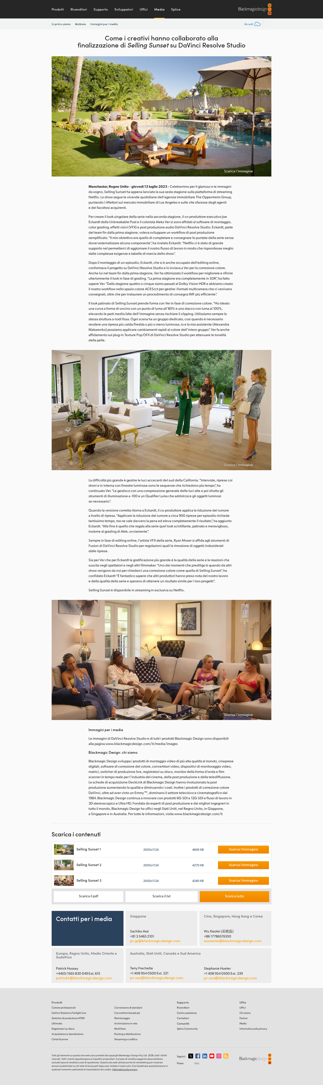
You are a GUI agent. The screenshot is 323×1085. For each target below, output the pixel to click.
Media (159, 9)
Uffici (144, 9)
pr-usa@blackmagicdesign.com (156, 977)
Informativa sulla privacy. (125, 1069)
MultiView (120, 1028)
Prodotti (58, 9)
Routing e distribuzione (127, 1034)
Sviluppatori (123, 9)
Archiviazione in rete (125, 1023)
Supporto (101, 9)
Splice (175, 9)
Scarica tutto (234, 896)
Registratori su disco (63, 1028)
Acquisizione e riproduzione (67, 1034)
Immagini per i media (104, 24)
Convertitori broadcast (127, 1012)
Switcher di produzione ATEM (68, 1018)
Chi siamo (245, 1012)
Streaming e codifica (125, 1039)
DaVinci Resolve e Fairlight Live (69, 1012)
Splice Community (187, 1028)
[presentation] (58, 116)
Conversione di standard (128, 1007)
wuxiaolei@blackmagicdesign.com (232, 941)
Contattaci (183, 1018)
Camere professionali (64, 1007)
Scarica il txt (161, 896)
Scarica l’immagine (238, 171)
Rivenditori (79, 9)
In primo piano (61, 24)
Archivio (80, 24)
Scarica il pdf (88, 896)
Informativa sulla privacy (253, 1028)
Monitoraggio (122, 1018)
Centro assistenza (187, 1012)
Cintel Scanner (60, 1039)
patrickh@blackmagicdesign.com (84, 978)
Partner (244, 1018)
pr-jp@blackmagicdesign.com (155, 941)
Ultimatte (57, 1023)
